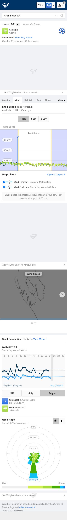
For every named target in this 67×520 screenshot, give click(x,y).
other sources (26, 507)
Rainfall (28, 100)
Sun (39, 100)
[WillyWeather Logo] (7, 5)
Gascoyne (26, 110)
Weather (6, 100)
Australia (7, 110)
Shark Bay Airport (23, 37)
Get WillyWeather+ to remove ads (21, 92)
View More (39, 339)
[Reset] (55, 15)
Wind (17, 100)
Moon (48, 100)
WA (16, 110)
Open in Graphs (55, 174)
